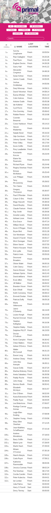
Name (19, 47)
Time (47, 47)
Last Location (33, 45)
